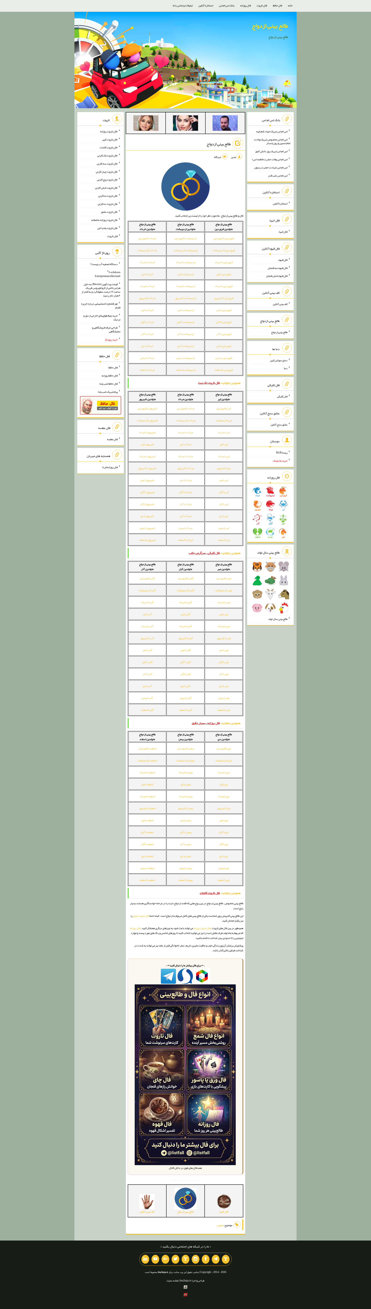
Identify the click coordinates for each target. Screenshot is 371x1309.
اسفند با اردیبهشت (147, 760)
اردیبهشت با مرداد (185, 286)
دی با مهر (223, 820)
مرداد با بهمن (185, 528)
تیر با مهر (223, 480)
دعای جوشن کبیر (279, 360)
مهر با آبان (224, 662)
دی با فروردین (223, 748)
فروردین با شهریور (223, 298)
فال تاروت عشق (141, 915)
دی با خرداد (224, 772)
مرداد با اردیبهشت (185, 420)
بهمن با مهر (185, 820)
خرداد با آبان (147, 322)
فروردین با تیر (223, 274)
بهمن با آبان (185, 832)
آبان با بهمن (185, 697)
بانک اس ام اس (226, 5)
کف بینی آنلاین (280, 304)
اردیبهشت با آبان (185, 322)
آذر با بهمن (147, 697)
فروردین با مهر (223, 310)
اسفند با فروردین (147, 748)
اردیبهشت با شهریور (185, 298)
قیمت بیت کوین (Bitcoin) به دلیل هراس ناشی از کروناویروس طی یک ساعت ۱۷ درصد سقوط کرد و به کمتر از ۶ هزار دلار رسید (101, 289)
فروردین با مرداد (223, 286)
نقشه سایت (173, 1280)
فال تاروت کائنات (109, 147)
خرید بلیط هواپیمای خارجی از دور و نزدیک (101, 317)
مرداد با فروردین (185, 408)
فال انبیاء (283, 231)
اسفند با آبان (147, 832)
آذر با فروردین (147, 578)
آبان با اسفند (185, 709)
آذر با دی (147, 686)
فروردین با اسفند (224, 369)
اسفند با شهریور (147, 808)
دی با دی (223, 856)
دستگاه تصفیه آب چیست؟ (104, 264)
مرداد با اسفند (185, 540)
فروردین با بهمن (223, 357)
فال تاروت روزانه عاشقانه (104, 220)
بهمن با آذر (185, 844)
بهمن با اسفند (186, 880)
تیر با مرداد (224, 456)
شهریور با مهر (147, 480)
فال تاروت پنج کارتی (107, 179)
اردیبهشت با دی (185, 346)
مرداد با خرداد (185, 432)
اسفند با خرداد (147, 772)
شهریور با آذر (147, 504)
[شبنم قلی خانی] (145, 124)
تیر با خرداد (224, 432)
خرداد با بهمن (147, 357)
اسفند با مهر (147, 820)
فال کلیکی (282, 396)
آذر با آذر (147, 674)
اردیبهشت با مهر (185, 310)
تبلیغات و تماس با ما (183, 5)
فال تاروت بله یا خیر (107, 228)
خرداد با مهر (147, 310)
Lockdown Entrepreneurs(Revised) (107, 274)
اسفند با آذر (147, 844)
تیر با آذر (223, 504)
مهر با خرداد (223, 602)
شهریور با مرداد (147, 456)
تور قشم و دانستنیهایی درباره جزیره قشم (100, 305)
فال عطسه (112, 439)
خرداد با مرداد (147, 286)
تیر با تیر (224, 444)
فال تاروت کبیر (110, 139)
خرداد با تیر (147, 274)
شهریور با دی (147, 516)
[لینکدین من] (145, 1259)
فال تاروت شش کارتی (106, 187)
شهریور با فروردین (147, 408)
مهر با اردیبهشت (223, 590)
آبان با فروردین (185, 578)
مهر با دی (223, 686)
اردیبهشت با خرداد (185, 262)
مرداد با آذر (186, 504)
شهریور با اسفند (147, 540)
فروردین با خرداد (224, 262)
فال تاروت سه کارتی (107, 163)
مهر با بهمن (223, 697)
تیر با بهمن (223, 528)
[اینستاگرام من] (195, 1259)
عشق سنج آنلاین (279, 424)
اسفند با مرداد (147, 796)
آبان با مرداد (185, 626)
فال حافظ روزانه (110, 375)
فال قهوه (283, 259)
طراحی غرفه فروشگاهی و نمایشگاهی (106, 329)
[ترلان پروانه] (185, 124)
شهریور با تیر (147, 444)
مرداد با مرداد (185, 456)
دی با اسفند (224, 880)
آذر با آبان (147, 662)
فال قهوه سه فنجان (278, 267)
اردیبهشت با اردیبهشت (185, 250)
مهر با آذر (224, 674)
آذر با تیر (147, 614)
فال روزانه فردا (110, 467)
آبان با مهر (185, 650)
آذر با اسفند (147, 709)
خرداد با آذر (147, 334)
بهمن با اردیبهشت (185, 760)
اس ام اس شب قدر (278, 175)
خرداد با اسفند (147, 369)
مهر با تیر (223, 614)
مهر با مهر (224, 650)
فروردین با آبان (223, 322)
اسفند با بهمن (147, 868)
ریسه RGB (282, 452)
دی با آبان (224, 832)
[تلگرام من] (216, 1259)
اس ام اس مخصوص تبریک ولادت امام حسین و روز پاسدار (272, 141)
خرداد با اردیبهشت (147, 250)
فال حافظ (277, 5)
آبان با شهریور (185, 638)
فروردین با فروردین (224, 238)
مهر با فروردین (223, 578)
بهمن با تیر (185, 784)
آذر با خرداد (147, 602)
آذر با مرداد (147, 626)
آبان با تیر (185, 614)
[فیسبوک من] (205, 1259)
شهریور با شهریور (147, 468)
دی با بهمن (223, 868)
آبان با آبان (185, 662)
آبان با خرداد (185, 602)
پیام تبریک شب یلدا (108, 391)
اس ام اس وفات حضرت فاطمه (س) (270, 159)
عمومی (220, 1225)
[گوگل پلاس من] (165, 1259)
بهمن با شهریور (185, 808)
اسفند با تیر (147, 784)
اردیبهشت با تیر (186, 274)
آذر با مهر (147, 650)
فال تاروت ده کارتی (108, 203)
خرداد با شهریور (147, 298)
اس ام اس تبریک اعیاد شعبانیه (272, 131)
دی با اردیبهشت (224, 760)
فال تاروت (262, 5)
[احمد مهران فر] (225, 124)
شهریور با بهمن (147, 528)
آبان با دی (186, 686)
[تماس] (185, 1259)
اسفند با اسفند (147, 880)
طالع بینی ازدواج (270, 25)
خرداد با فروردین (147, 238)
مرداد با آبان (185, 492)
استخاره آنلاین (205, 5)
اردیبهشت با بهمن (185, 357)
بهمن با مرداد (185, 796)
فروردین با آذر (223, 334)
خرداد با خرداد (147, 262)
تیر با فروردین (223, 408)
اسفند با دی (147, 856)
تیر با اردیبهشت (224, 420)
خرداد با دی (147, 346)
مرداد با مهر (186, 480)
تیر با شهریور (223, 468)
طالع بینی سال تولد (278, 618)
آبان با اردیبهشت (185, 590)
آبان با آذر (185, 674)
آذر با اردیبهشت (147, 590)
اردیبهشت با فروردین (185, 238)
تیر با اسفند (224, 540)
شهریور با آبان (147, 492)
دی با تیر (223, 784)
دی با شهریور (224, 808)
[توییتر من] (175, 1259)
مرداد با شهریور (185, 468)
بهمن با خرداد (186, 772)
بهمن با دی (185, 856)
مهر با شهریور (224, 638)
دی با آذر (223, 844)
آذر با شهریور (147, 638)
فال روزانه (245, 5)
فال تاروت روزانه (202, 928)
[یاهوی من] (226, 1259)
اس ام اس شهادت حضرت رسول (271, 167)
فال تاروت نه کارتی (108, 195)
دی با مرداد (224, 796)
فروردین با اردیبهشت (224, 250)
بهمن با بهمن (185, 868)
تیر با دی (223, 516)
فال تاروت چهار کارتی (107, 171)
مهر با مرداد (224, 626)
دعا (286, 368)
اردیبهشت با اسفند (185, 369)
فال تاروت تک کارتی (107, 155)
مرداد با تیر (185, 444)
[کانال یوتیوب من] (155, 1259)
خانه (290, 5)
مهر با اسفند (223, 709)
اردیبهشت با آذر (185, 334)
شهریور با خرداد (147, 432)
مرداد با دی (185, 516)
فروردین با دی (223, 346)
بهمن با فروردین (185, 748)
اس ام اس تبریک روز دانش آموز (271, 151)
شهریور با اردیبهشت (147, 420)
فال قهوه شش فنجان (277, 276)
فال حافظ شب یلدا (108, 383)
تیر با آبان (224, 492)
